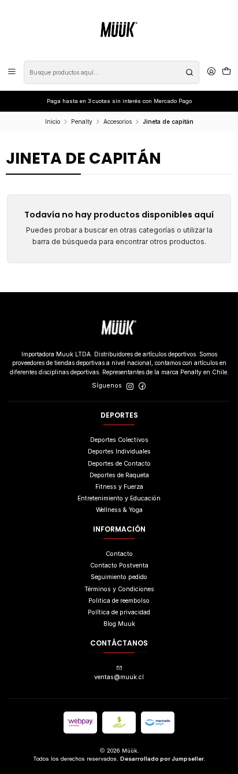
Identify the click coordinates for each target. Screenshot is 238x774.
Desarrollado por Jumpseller (162, 758)
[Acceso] (211, 72)
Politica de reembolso (119, 601)
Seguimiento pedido (119, 577)
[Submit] (189, 72)
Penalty (81, 121)
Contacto (119, 554)
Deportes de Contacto (119, 463)
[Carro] (226, 72)
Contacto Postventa (119, 565)
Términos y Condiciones (119, 589)
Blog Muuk (119, 624)
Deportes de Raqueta (119, 475)
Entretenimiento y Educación (119, 498)
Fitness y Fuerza (119, 487)
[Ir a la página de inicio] (119, 29)
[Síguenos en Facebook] (142, 386)
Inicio (52, 121)
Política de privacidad (119, 612)
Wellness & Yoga (119, 510)
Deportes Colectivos (119, 440)
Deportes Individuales (119, 451)
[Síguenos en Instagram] (130, 386)
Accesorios (117, 121)
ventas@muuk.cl (119, 677)
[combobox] (111, 72)
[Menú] (11, 72)
